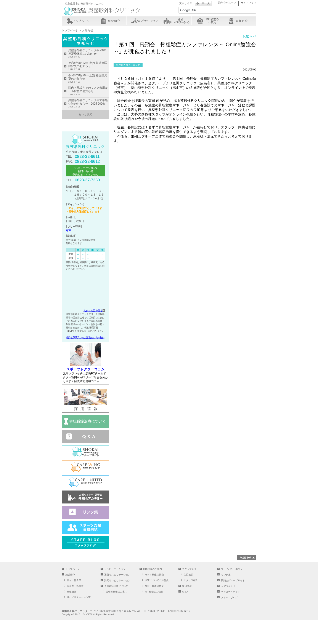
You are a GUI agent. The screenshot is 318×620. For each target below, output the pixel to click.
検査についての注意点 (157, 580)
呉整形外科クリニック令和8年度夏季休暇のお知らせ (87, 53)
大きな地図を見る (93, 310)
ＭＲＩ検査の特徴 (154, 574)
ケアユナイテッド (230, 591)
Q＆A (185, 591)
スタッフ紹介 (240, 20)
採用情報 (187, 586)
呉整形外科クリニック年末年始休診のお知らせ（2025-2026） (88, 103)
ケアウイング (228, 586)
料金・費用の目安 (154, 586)
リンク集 (226, 574)
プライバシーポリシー (233, 569)
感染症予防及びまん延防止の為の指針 (85, 337)
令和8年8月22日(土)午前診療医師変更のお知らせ (87, 65)
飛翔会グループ (227, 2)
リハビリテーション (143, 20)
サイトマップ (248, 2)
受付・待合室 (74, 580)
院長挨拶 (188, 574)
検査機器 (71, 591)
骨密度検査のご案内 (116, 591)
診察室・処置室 (75, 586)
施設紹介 (110, 20)
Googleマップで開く (85, 290)
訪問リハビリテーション (117, 580)
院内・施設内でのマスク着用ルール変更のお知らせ (88, 90)
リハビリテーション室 (79, 597)
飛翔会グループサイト (233, 580)
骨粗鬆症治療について (116, 586)
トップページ (78, 20)
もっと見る (86, 114)
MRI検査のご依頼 (154, 591)
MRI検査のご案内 (207, 20)
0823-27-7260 (87, 180)
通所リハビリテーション (175, 20)
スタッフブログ (229, 597)
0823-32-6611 (87, 156)
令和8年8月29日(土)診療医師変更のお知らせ (87, 78)
